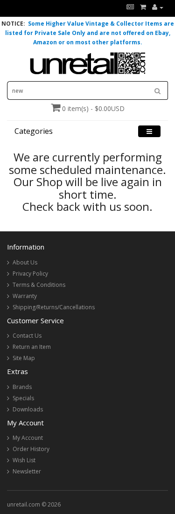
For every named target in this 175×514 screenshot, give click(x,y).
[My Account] (157, 7)
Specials (23, 398)
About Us (25, 262)
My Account (28, 438)
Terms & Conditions (39, 285)
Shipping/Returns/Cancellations (54, 307)
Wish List (24, 460)
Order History (31, 449)
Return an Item (32, 347)
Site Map (24, 358)
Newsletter (27, 471)
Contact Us (27, 336)
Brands (22, 387)
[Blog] (130, 7)
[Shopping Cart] (143, 7)
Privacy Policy (30, 274)
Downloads (28, 409)
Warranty (25, 296)
